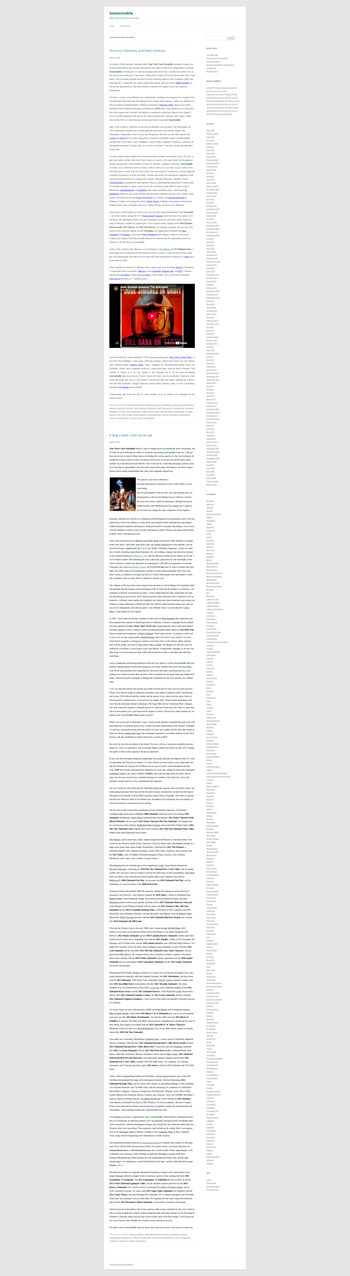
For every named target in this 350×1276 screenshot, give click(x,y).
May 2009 (210, 471)
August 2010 (211, 422)
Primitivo (210, 940)
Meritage (210, 806)
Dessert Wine (211, 678)
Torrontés (210, 1084)
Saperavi (209, 989)
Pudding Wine (212, 943)
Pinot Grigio (211, 917)
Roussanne (210, 970)
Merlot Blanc (211, 812)
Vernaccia (210, 1140)
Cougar (112, 138)
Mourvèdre (211, 835)
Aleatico (209, 511)
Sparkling (210, 1019)
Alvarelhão (210, 520)
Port (208, 937)
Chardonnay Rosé (213, 632)
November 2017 (212, 274)
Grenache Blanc (212, 743)
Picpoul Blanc (211, 907)
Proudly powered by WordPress (121, 1264)
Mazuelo (209, 799)
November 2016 (212, 291)
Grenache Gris (212, 747)
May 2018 (210, 268)
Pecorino (129, 408)
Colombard (211, 655)
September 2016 (213, 297)
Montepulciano (115, 1237)
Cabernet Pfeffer (213, 602)
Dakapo (209, 671)
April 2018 (210, 271)
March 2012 (211, 366)
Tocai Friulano (212, 1078)
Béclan (141, 1234)
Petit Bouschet (212, 891)
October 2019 (211, 232)
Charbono (166, 1234)
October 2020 (211, 212)
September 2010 (213, 419)
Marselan (183, 1234)
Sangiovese (211, 980)
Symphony (210, 1039)
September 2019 (213, 235)
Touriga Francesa (213, 1091)
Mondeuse (210, 822)
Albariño (209, 507)
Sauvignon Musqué (214, 999)
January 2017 (211, 288)
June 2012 (210, 360)
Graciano (210, 727)
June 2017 (210, 284)
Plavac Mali (156, 1237)
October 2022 (211, 166)
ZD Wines (124, 275)
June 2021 (210, 199)
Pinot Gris (210, 920)
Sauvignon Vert (212, 1002)
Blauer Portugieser (213, 576)
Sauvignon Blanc (213, 993)
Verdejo (209, 1124)
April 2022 (210, 179)
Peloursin (210, 888)
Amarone (210, 527)
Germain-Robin (166, 411)
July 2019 (210, 238)
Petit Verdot (211, 898)
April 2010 (210, 435)
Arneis (209, 537)
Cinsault (209, 648)
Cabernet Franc (212, 599)
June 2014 (210, 330)
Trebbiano (210, 1101)
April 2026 (210, 130)
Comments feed (212, 1186)
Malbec (209, 783)
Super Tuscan (211, 1032)
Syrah (158, 408)
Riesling (209, 953)
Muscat (209, 845)
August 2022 (211, 169)
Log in (208, 1180)
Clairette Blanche (213, 652)
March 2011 (211, 399)
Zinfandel (113, 411)
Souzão (209, 1016)
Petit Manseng (212, 894)
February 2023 (212, 160)
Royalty (209, 973)
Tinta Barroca (211, 1068)
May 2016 (210, 304)
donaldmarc (149, 418)
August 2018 (211, 265)
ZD (127, 418)
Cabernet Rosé (212, 606)
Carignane (210, 615)
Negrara (209, 861)
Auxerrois (210, 543)
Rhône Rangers (182, 83)
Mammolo (210, 789)
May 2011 (210, 392)
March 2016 (211, 307)
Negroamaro (211, 868)
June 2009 (210, 468)
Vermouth (189, 408)
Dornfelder (210, 684)
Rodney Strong (139, 567)
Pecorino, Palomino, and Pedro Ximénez (137, 51)
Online (209, 87)
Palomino (121, 408)
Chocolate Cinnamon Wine (217, 642)
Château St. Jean (139, 556)
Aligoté (209, 517)
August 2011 (211, 383)
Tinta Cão (210, 1071)
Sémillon (209, 1012)
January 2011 (211, 406)
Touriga (209, 1088)
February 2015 (212, 320)
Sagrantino (210, 976)
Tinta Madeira (212, 1075)
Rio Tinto (210, 957)
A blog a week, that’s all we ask (130, 435)
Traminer (210, 1098)
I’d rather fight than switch (217, 58)
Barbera (209, 553)
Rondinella (210, 963)
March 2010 (211, 438)
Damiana (126, 234)
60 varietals (124, 387)
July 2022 (210, 173)
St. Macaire (210, 1029)
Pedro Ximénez (140, 408)
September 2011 (213, 379)
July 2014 (210, 327)
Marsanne (210, 793)
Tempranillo (167, 408)
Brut (208, 593)
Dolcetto (209, 681)
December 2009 (212, 448)
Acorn (129, 411)
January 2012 (211, 370)
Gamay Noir (211, 717)
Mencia (209, 802)
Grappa (209, 730)
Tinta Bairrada (212, 1065)
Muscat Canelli (212, 852)
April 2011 (210, 396)
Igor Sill (209, 114)
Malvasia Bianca (212, 786)
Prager (129, 414)
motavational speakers (215, 101)
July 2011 (210, 386)
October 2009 (211, 455)
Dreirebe (209, 691)
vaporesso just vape (214, 94)
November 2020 (212, 209)
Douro (209, 688)
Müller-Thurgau (212, 839)
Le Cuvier (188, 411)
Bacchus (209, 547)
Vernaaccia (210, 1137)
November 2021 (212, 189)
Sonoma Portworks (176, 197)
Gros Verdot (211, 753)
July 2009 (210, 465)
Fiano (208, 701)
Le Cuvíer (145, 275)
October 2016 (211, 294)
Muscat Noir (128, 1237)
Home (111, 26)
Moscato (112, 408)
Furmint (209, 714)
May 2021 (210, 202)
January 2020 (211, 222)
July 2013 (210, 347)
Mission (209, 816)
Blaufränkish (211, 579)
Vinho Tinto (211, 1147)
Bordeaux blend (212, 583)
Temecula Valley (166, 105)
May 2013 (210, 350)
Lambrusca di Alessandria (183, 405)
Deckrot (209, 675)
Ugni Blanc (210, 1114)
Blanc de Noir (211, 570)
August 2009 (211, 461)
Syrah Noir (210, 1045)
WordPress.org (212, 1189)
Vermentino (211, 1130)
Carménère (210, 619)
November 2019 (212, 229)
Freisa (208, 704)
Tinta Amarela (212, 1062)
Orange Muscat (212, 875)
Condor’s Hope (136, 365)
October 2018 (211, 258)
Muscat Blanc (211, 848)
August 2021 (211, 196)
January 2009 (211, 484)
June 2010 (210, 429)
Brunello (209, 589)
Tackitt (179, 267)
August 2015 (211, 314)
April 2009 (210, 474)
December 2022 (212, 163)
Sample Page (125, 26)
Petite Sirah (146, 1237)
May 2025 (210, 137)
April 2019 (210, 248)
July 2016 (210, 301)
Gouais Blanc (211, 724)
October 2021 (211, 192)
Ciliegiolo (210, 645)
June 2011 (210, 389)
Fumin (209, 711)
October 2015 (211, 311)
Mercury (141, 271)
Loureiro (209, 779)
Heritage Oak (167, 271)
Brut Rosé (210, 596)
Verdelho (210, 1127)
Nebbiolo (210, 858)
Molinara (210, 819)
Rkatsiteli (210, 960)
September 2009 (213, 458)
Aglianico (210, 504)
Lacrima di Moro (213, 766)
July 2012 (210, 356)
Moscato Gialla (212, 832)
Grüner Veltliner (212, 757)
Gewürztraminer (213, 720)
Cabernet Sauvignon (153, 405)
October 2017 (211, 278)
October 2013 (211, 343)
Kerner (209, 760)
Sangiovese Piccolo (214, 986)
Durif (208, 694)
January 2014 (211, 340)
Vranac (209, 1153)
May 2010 (210, 432)
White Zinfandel (212, 1157)
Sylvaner (209, 1035)
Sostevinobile (121, 13)
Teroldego (210, 1055)
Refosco (209, 947)
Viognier (209, 1150)
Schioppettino (212, 1009)
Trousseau (210, 1107)
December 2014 (212, 324)
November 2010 (212, 412)
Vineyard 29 (114, 279)
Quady (136, 414)
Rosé (208, 966)
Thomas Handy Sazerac (152, 216)
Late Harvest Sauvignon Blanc (218, 776)
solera (186, 257)
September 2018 (213, 261)
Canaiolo (210, 612)
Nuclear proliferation (223, 114)
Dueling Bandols (213, 61)
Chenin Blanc (211, 638)
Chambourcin (212, 622)
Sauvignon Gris (168, 1237)
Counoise (210, 668)
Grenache (175, 1234)
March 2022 (211, 183)
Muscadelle (211, 842)
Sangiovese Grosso (214, 983)
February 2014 (212, 337)
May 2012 (210, 363)
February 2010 (212, 442)
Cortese (209, 661)
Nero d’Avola (211, 871)
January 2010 (211, 445)
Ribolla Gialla (211, 950)
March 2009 (211, 478)
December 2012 (212, 353)
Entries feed (211, 1183)
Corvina (209, 665)
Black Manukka (212, 563)
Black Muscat (211, 566)
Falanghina (167, 405)
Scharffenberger (127, 190)
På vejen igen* (212, 71)
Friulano (209, 707)
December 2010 (212, 409)
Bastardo (210, 556)
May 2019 (210, 245)
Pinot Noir (210, 927)
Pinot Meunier (212, 924)
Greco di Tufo (211, 737)
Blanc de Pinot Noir (214, 573)
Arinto (209, 534)
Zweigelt (209, 1163)
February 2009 (212, 481)
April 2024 (210, 140)
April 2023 (210, 153)
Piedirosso (151, 408)
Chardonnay (211, 629)
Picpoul (209, 904)
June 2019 (210, 242)
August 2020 (211, 215)
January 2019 (211, 255)
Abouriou (210, 501)
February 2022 (212, 186)
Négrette (210, 865)
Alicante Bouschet (213, 514)
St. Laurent (210, 1025)
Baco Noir (210, 550)
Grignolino (210, 750)
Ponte (122, 138)
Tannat (209, 1048)
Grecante (210, 734)
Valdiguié (210, 1121)
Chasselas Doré (212, 635)
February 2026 (212, 133)
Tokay (208, 1081)
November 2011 (212, 376)
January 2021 (211, 206)
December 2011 (212, 373)
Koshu (209, 763)
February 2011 (212, 402)
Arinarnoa (133, 1234)
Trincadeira (210, 1104)
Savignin (209, 1006)
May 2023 (210, 150)
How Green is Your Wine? (181, 357)
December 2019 (212, 225)
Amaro (209, 524)
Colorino (209, 658)
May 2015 (210, 317)
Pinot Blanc (211, 914)
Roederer (142, 190)
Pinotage (210, 930)
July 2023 (210, 147)
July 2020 (210, 219)
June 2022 (210, 176)
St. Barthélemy (184, 414)
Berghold (157, 271)
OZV (180, 271)
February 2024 (212, 143)
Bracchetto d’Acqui (137, 405)
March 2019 (211, 251)
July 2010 (210, 425)
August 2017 (211, 281)
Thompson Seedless (214, 1058)
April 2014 (210, 333)
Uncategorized (178, 408)
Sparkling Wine (212, 1022)
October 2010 (211, 415)
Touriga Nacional (213, 1094)
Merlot (209, 809)
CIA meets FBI (212, 55)
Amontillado (164, 249)
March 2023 (211, 156)
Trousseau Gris (212, 1111)
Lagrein (209, 770)
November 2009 (212, 452)
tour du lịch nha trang (215, 107)
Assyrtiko (210, 540)
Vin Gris (209, 1143)
